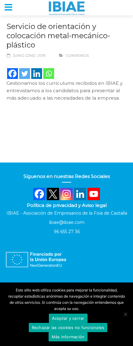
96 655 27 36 (67, 231)
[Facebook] (12, 73)
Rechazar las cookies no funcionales (68, 327)
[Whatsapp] (48, 73)
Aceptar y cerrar (68, 318)
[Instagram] (66, 194)
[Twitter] (24, 73)
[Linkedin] (36, 73)
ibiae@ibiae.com (66, 222)
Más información (68, 336)
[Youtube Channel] (94, 194)
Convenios (77, 55)
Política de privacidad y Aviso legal (67, 205)
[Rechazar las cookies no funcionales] (125, 314)
